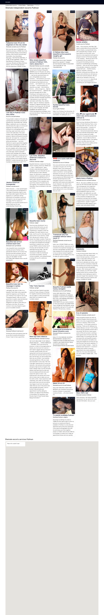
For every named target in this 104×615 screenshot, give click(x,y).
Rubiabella (80, 249)
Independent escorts (11, 5)
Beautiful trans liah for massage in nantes (14, 285)
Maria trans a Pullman (84, 178)
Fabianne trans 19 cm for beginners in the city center (16, 44)
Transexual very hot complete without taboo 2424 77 (62, 236)
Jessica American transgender (12, 183)
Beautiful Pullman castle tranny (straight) (62, 288)
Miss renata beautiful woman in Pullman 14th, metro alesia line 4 (39, 62)
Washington (30, 5)
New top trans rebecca (38, 336)
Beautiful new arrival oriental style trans (14, 243)
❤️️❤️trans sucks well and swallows (62, 159)
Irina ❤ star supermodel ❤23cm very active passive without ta (86, 116)
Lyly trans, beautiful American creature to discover (38, 157)
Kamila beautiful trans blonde (61, 106)
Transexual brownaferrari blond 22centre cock (62, 330)
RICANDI (7, 2)
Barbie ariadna (81, 42)
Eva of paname (82, 313)
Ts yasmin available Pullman (63, 415)
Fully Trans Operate (37, 286)
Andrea (9, 329)
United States (22, 5)
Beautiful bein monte (37, 221)
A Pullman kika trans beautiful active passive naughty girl (62, 54)
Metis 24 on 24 (59, 383)
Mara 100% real (82, 393)
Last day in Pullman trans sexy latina (15, 113)
